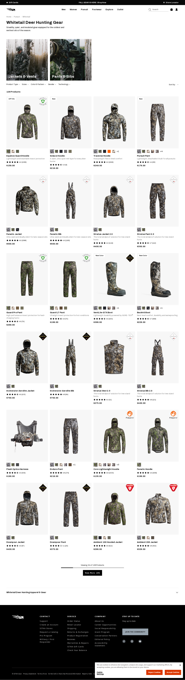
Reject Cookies (154, 672)
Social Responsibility (105, 628)
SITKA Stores (46, 628)
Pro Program (46, 635)
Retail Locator (74, 625)
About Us (99, 621)
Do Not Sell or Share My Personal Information (64, 674)
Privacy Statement (29, 674)
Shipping (71, 628)
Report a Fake (87, 674)
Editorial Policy (102, 639)
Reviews (71, 639)
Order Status (73, 621)
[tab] (92, 592)
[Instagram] (132, 641)
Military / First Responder (47, 640)
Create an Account (49, 625)
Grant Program (102, 632)
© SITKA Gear (17, 674)
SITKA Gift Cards (75, 646)
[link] (27, 60)
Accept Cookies (173, 672)
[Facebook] (124, 641)
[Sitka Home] (34, 9)
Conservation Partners (106, 635)
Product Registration (77, 635)
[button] (174, 84)
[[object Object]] (27, 60)
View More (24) (92, 573)
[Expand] (177, 592)
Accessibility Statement (101, 644)
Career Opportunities (105, 625)
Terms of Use (42, 674)
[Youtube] (140, 641)
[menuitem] (64, 10)
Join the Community (135, 632)
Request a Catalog (49, 632)
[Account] (177, 10)
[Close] (180, 665)
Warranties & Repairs (78, 643)
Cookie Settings (100, 673)
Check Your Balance (77, 650)
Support (44, 621)
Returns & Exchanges (78, 632)
